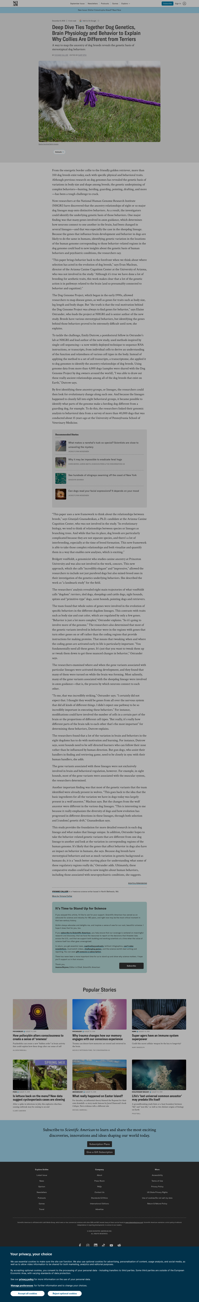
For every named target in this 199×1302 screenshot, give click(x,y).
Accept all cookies (27, 1293)
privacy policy (26, 1279)
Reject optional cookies (65, 1293)
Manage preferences (22, 1285)
